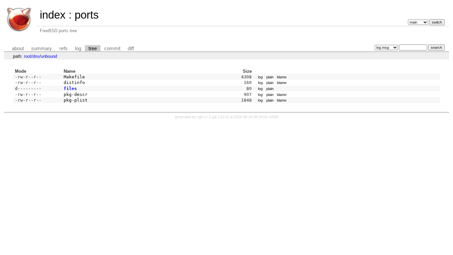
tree (93, 48)
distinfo (74, 82)
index (53, 15)
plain (270, 77)
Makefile (74, 76)
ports (87, 15)
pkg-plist (76, 100)
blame (282, 77)
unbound (49, 56)
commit (112, 48)
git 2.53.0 (220, 117)
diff (131, 48)
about (18, 48)
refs (63, 48)
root (27, 56)
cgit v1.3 (204, 117)
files (70, 88)
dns (35, 56)
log (78, 48)
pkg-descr (76, 94)
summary (41, 48)
